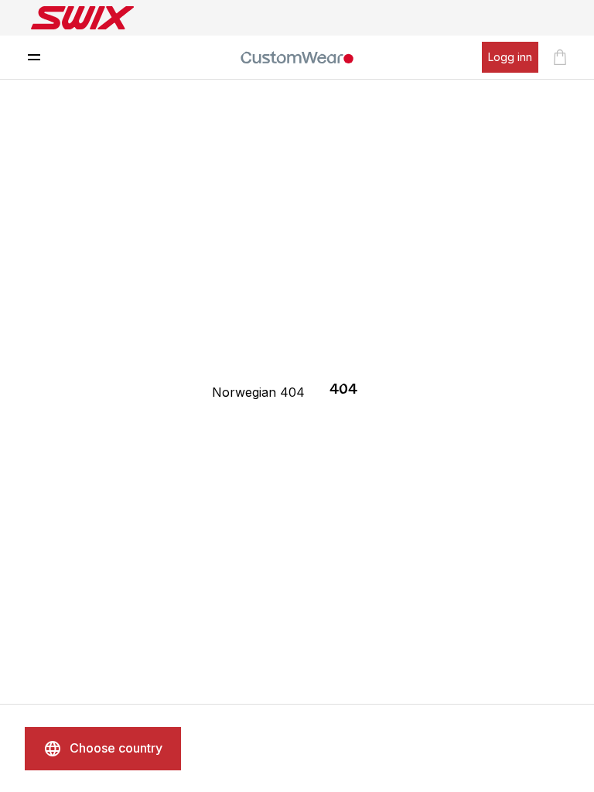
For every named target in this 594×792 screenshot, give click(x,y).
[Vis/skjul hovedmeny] (34, 57)
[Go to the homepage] (82, 18)
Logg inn (510, 56)
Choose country (116, 748)
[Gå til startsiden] (297, 57)
